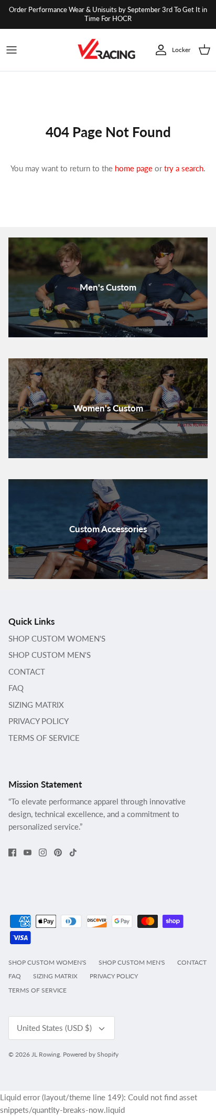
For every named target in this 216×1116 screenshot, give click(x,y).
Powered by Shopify (90, 1054)
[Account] (158, 49)
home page (134, 168)
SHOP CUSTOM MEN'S (49, 654)
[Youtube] (27, 852)
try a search (183, 168)
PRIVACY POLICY (38, 721)
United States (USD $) (54, 1027)
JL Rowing (45, 1054)
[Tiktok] (73, 852)
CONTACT (26, 671)
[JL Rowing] (106, 50)
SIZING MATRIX (36, 704)
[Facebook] (12, 852)
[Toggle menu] (11, 49)
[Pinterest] (58, 852)
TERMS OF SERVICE (44, 737)
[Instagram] (43, 852)
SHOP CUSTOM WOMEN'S (56, 638)
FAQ (16, 688)
